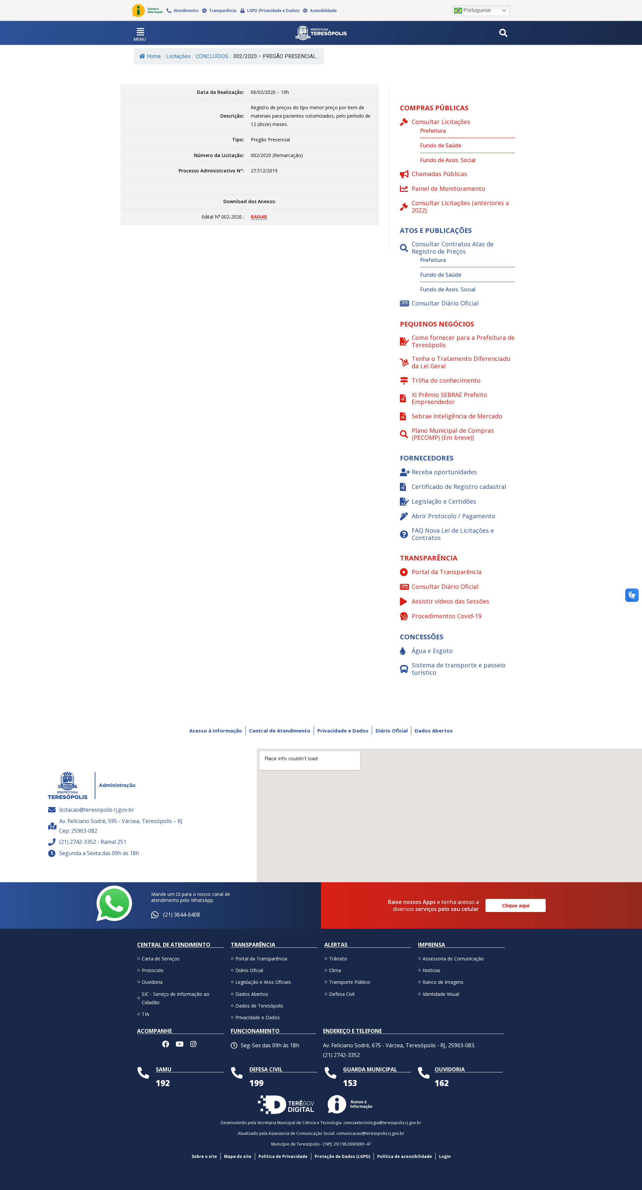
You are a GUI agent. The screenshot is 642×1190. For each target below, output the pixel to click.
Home (154, 56)
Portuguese (476, 10)
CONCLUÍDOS (212, 56)
